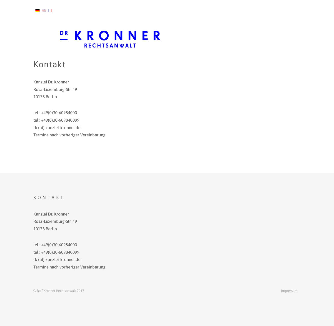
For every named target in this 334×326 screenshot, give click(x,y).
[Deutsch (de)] (37, 10)
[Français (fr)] (50, 10)
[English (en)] (44, 10)
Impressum (289, 291)
